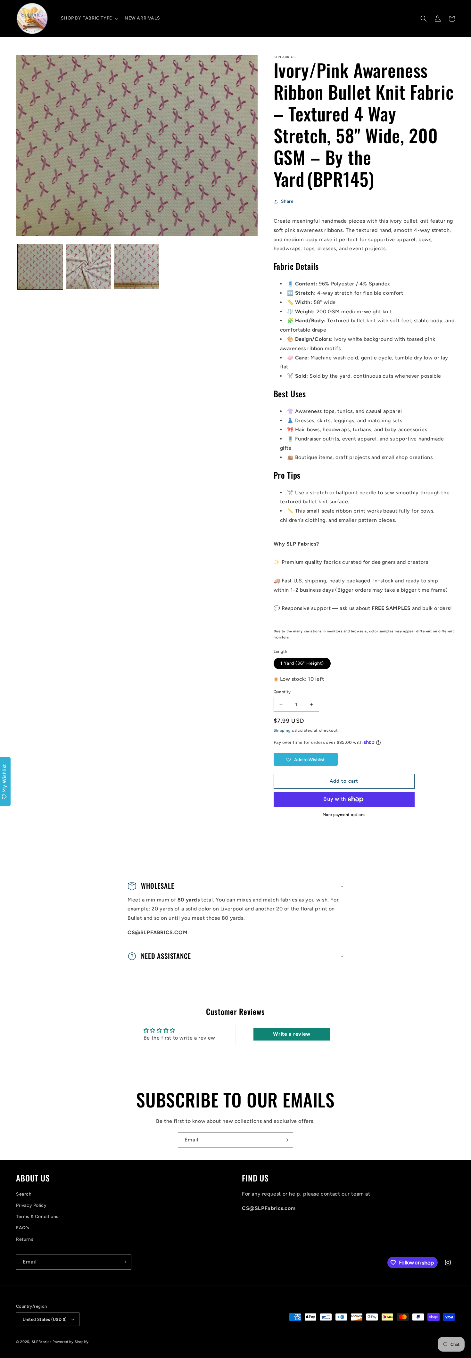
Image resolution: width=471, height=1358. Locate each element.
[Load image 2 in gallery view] (88, 266)
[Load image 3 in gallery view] (136, 266)
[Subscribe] (286, 1140)
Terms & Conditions (37, 1216)
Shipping (282, 730)
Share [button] (287, 201)
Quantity (282, 691)
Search (24, 1194)
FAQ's (22, 1227)
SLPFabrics (42, 1342)
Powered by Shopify (71, 1342)
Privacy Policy (31, 1205)
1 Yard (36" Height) (302, 663)
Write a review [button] (291, 1034)
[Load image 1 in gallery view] (40, 266)
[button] (89, 18)
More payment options (344, 814)
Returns (24, 1239)
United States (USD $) (45, 1319)
